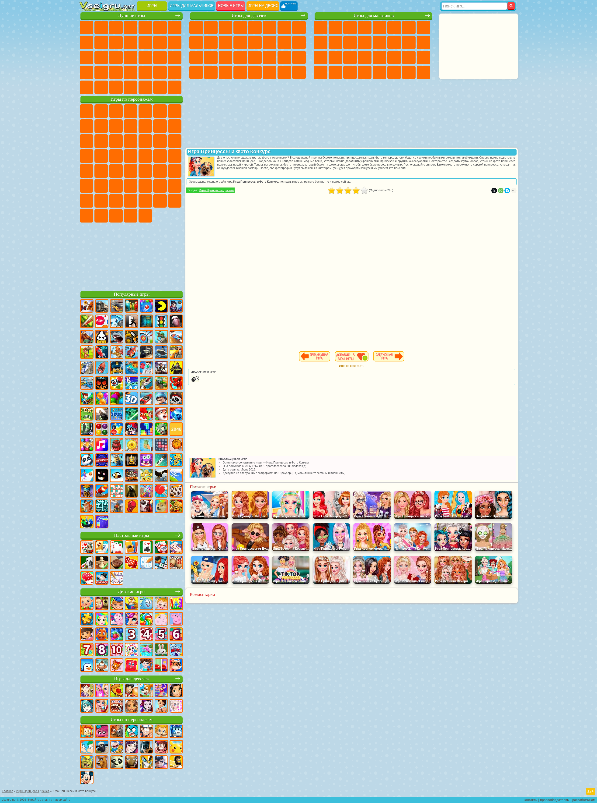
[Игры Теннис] (161, 491)
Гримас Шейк (116, 216)
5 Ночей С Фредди (160, 111)
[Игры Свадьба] (101, 706)
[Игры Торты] (116, 445)
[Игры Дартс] (131, 476)
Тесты (255, 27)
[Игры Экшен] (87, 306)
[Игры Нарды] (131, 563)
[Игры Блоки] (116, 429)
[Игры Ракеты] (161, 460)
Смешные (130, 42)
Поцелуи (269, 42)
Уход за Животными (269, 72)
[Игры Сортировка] (101, 522)
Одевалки (240, 42)
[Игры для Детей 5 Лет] (161, 634)
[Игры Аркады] (161, 306)
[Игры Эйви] (131, 706)
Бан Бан (86, 216)
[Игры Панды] (87, 460)
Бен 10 (409, 57)
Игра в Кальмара (86, 186)
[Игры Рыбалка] (146, 383)
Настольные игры (131, 535)
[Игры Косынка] (131, 547)
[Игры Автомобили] (116, 306)
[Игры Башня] (87, 491)
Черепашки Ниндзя (320, 42)
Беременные (299, 42)
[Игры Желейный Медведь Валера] (131, 665)
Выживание (350, 57)
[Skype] (507, 190)
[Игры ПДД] (161, 322)
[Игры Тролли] (101, 732)
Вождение (116, 87)
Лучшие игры (131, 15)
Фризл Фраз (130, 156)
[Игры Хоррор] (101, 476)
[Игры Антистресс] (176, 460)
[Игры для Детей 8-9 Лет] (101, 650)
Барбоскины (174, 141)
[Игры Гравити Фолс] (146, 732)
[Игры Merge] (87, 522)
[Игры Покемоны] (176, 747)
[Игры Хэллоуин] (101, 383)
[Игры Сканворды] (116, 491)
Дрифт (423, 57)
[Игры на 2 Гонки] (176, 337)
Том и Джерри (86, 171)
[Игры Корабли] (161, 352)
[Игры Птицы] (161, 476)
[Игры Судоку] (146, 563)
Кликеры (86, 57)
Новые (86, 27)
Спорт (116, 42)
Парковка (320, 27)
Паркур (409, 72)
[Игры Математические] (176, 604)
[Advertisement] (131, 256)
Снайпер (409, 42)
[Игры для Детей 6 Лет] (176, 634)
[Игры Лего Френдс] (176, 691)
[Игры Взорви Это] (116, 322)
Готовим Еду (255, 72)
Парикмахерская (255, 42)
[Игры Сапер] (161, 563)
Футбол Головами (130, 87)
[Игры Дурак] (87, 547)
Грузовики (364, 42)
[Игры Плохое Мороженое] (101, 337)
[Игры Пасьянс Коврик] (87, 563)
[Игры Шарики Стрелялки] (146, 306)
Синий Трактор (116, 171)
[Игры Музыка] (101, 445)
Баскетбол (101, 87)
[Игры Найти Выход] (146, 322)
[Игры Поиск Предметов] (87, 429)
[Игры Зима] (176, 476)
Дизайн (196, 72)
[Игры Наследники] (131, 747)
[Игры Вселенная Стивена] (161, 747)
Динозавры (145, 57)
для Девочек (101, 27)
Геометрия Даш (101, 42)
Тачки (130, 141)
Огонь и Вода (225, 27)
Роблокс (160, 186)
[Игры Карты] (116, 547)
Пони (196, 27)
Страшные (160, 42)
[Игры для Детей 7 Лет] (87, 650)
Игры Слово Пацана (160, 201)
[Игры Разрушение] (131, 445)
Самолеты (379, 72)
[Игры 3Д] (131, 399)
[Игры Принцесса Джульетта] (101, 619)
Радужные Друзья (101, 201)
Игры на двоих (262, 6)
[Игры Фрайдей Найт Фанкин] (131, 429)
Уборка (211, 72)
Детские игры (131, 591)
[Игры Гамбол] (131, 732)
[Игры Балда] (176, 491)
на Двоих (145, 27)
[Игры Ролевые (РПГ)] (176, 306)
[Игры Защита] (161, 337)
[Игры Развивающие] (116, 604)
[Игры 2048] (176, 429)
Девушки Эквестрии (211, 27)
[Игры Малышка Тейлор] (146, 665)
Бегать (350, 72)
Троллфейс (101, 126)
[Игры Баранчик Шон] (101, 747)
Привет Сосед (86, 201)
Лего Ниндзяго (145, 111)
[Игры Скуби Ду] (101, 762)
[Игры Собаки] (146, 691)
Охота (423, 72)
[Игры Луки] (146, 337)
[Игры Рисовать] (131, 650)
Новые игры (231, 6)
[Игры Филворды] (161, 445)
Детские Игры (130, 27)
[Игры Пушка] (101, 491)
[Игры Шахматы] (101, 563)
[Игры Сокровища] (87, 445)
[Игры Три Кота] (116, 665)
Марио (101, 156)
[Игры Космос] (101, 352)
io (145, 42)
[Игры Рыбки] (101, 634)
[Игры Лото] (176, 563)
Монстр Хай (269, 27)
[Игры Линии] (101, 429)
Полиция (320, 57)
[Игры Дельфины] (146, 650)
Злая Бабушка (130, 126)
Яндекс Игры (174, 27)
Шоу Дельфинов (101, 141)
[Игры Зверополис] (116, 732)
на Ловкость (160, 27)
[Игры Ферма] (146, 414)
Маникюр (225, 57)
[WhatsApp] (500, 190)
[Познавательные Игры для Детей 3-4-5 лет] (131, 604)
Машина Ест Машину (379, 57)
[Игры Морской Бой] (131, 368)
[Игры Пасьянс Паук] (146, 547)
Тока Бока (116, 201)
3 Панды (116, 141)
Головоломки (130, 72)
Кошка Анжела (196, 42)
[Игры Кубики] (116, 383)
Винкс (240, 72)
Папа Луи (284, 42)
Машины (423, 27)
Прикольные (160, 57)
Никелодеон (160, 72)
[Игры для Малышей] (87, 604)
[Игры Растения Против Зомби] (161, 429)
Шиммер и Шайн (160, 156)
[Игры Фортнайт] (161, 368)
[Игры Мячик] (176, 445)
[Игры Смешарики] (146, 604)
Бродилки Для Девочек (284, 27)
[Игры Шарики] (101, 399)
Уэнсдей (174, 201)
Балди (116, 186)
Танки (364, 27)
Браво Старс (174, 171)
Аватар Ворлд (130, 201)
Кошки (225, 42)
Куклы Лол (299, 72)
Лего (145, 126)
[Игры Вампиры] (146, 506)
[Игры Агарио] (101, 322)
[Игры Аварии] (87, 383)
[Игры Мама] (161, 706)
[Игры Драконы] (176, 383)
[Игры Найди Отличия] (161, 665)
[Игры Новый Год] (161, 414)
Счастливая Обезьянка (174, 156)
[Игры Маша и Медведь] (101, 604)
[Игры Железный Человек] (131, 762)
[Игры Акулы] (116, 337)
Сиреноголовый (145, 171)
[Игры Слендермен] (176, 322)
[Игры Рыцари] (176, 506)
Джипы (394, 72)
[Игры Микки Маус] (87, 778)
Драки (379, 42)
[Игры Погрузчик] (131, 337)
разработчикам (583, 800)
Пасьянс (101, 57)
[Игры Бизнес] (146, 445)
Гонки (394, 42)
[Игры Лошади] (87, 337)
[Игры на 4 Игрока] (131, 306)
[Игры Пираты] (176, 399)
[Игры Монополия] (101, 578)
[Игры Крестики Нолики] (116, 578)
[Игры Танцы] (161, 691)
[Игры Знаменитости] (176, 706)
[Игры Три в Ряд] (176, 414)
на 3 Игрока (145, 72)
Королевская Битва (394, 27)
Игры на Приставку (174, 87)
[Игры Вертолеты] (131, 352)
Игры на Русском (116, 57)
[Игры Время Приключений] (116, 747)
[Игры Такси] (176, 352)
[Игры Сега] (116, 414)
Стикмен (350, 42)
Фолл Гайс (130, 171)
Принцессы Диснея (269, 57)
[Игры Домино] (176, 547)
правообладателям (554, 800)
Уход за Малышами (299, 57)
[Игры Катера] (146, 399)
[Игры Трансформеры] (146, 762)
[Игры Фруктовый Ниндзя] (87, 322)
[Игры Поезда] (87, 368)
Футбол (335, 27)
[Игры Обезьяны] (101, 665)
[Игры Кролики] (176, 650)
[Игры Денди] (131, 460)
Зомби (379, 27)
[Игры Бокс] (131, 506)
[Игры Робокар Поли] (176, 732)
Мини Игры (174, 57)
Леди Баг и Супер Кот (116, 126)
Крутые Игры (174, 72)
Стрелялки (364, 72)
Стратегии (350, 27)
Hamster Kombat (130, 216)
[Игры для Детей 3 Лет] (131, 634)
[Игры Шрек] (87, 762)
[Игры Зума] (116, 399)
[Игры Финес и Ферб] (87, 747)
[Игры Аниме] (87, 706)
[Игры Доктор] (146, 368)
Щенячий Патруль (116, 111)
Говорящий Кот (130, 111)
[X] (494, 190)
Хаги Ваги (145, 186)
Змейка (116, 72)
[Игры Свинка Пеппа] (176, 619)
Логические (174, 42)
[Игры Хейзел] (161, 604)
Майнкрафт (409, 27)
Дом (284, 72)
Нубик (174, 186)
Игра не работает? (351, 366)
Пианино (225, 72)
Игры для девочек (249, 15)
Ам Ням (86, 141)
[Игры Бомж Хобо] (176, 762)
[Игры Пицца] (116, 691)
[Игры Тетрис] (146, 429)
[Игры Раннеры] (116, 460)
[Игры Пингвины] (87, 665)
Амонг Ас (160, 171)
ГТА (394, 57)
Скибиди (101, 216)
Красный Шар (86, 126)
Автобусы (320, 72)
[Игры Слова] (146, 476)
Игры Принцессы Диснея (216, 190)
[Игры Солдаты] (161, 399)
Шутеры (335, 72)
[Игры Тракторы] (161, 383)
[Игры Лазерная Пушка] (87, 414)
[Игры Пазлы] (87, 619)
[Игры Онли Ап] (116, 506)
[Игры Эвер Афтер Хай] (146, 706)
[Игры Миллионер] (101, 460)
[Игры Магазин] (101, 691)
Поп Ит (86, 42)
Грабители (364, 57)
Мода (284, 57)
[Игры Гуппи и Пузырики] (161, 732)
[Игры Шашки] (116, 563)
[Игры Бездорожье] (146, 352)
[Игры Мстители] (161, 762)
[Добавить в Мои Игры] (351, 356)
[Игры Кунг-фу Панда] (116, 762)
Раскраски (299, 27)
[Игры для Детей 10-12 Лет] (116, 650)
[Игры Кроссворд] (131, 383)
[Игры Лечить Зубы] (116, 706)
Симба (145, 201)
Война (145, 87)
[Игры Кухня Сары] (87, 691)
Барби (240, 27)
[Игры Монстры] (146, 460)
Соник (160, 141)
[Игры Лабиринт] (101, 506)
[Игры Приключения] (87, 352)
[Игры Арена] (116, 352)
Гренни (130, 186)
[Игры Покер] (161, 547)
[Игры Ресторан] (131, 691)
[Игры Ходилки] (87, 476)
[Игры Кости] (87, 578)
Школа (86, 87)
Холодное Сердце (211, 42)
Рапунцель (196, 57)
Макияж (255, 57)
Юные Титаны (101, 171)
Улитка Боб (174, 111)
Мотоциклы (335, 42)
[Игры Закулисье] (131, 491)
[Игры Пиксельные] (87, 399)
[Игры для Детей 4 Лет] (146, 634)
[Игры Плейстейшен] (87, 506)
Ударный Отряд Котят (86, 156)
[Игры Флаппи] (116, 476)
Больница (211, 57)
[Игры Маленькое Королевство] (161, 619)
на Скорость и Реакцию (86, 72)
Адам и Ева (145, 156)
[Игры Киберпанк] (176, 368)
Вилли (86, 111)
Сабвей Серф (160, 126)
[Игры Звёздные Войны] (131, 414)
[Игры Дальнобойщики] (101, 306)
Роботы (423, 42)
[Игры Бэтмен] (146, 747)
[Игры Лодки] (101, 368)
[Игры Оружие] (101, 414)
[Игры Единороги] (131, 619)
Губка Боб (101, 111)
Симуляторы (116, 27)
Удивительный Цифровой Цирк (145, 216)
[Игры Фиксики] (87, 732)
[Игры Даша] (87, 634)
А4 (101, 186)
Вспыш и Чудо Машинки (145, 141)
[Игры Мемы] (161, 506)
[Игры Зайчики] (161, 650)
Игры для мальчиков (192, 6)
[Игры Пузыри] (116, 634)
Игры (151, 6)
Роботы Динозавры (335, 57)
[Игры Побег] (131, 322)
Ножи (130, 57)
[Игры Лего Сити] (116, 368)
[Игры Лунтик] (116, 619)
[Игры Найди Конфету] (146, 619)
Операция (240, 57)
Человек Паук (116, 156)
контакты (530, 800)
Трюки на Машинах (101, 72)
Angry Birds (174, 126)
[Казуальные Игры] (146, 491)
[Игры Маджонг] (101, 547)
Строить (160, 87)
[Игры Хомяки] (176, 665)
